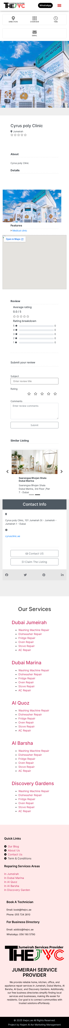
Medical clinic (19, 230)
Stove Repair (26, 646)
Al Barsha (22, 743)
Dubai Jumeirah (29, 622)
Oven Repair (26, 642)
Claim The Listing (35, 561)
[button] (59, 5)
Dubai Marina (26, 662)
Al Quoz (20, 703)
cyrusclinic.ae (12, 536)
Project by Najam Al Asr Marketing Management (34, 1024)
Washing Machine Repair (33, 630)
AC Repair (24, 650)
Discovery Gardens (33, 783)
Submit (34, 425)
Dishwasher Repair (30, 634)
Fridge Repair (26, 638)
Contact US (36, 553)
